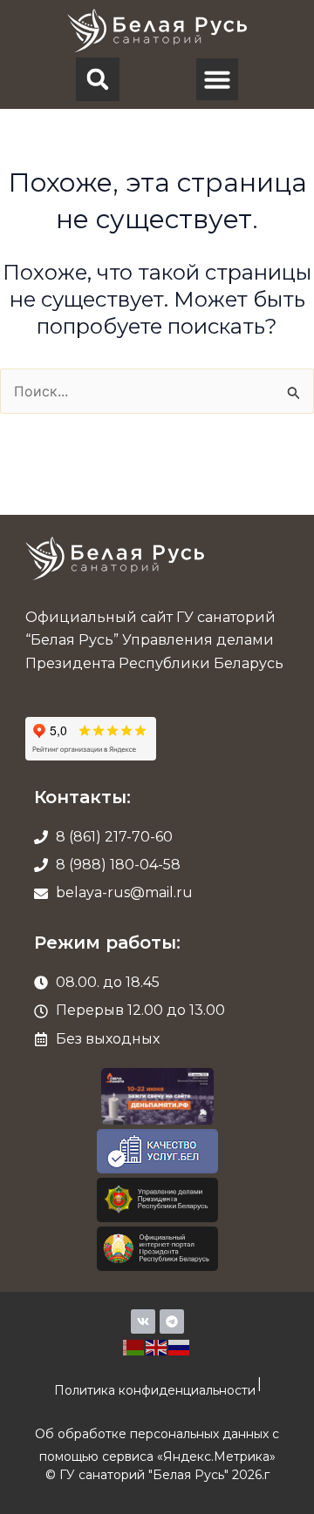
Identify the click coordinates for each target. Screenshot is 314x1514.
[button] (97, 79)
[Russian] (179, 1346)
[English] (157, 1346)
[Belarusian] (134, 1346)
